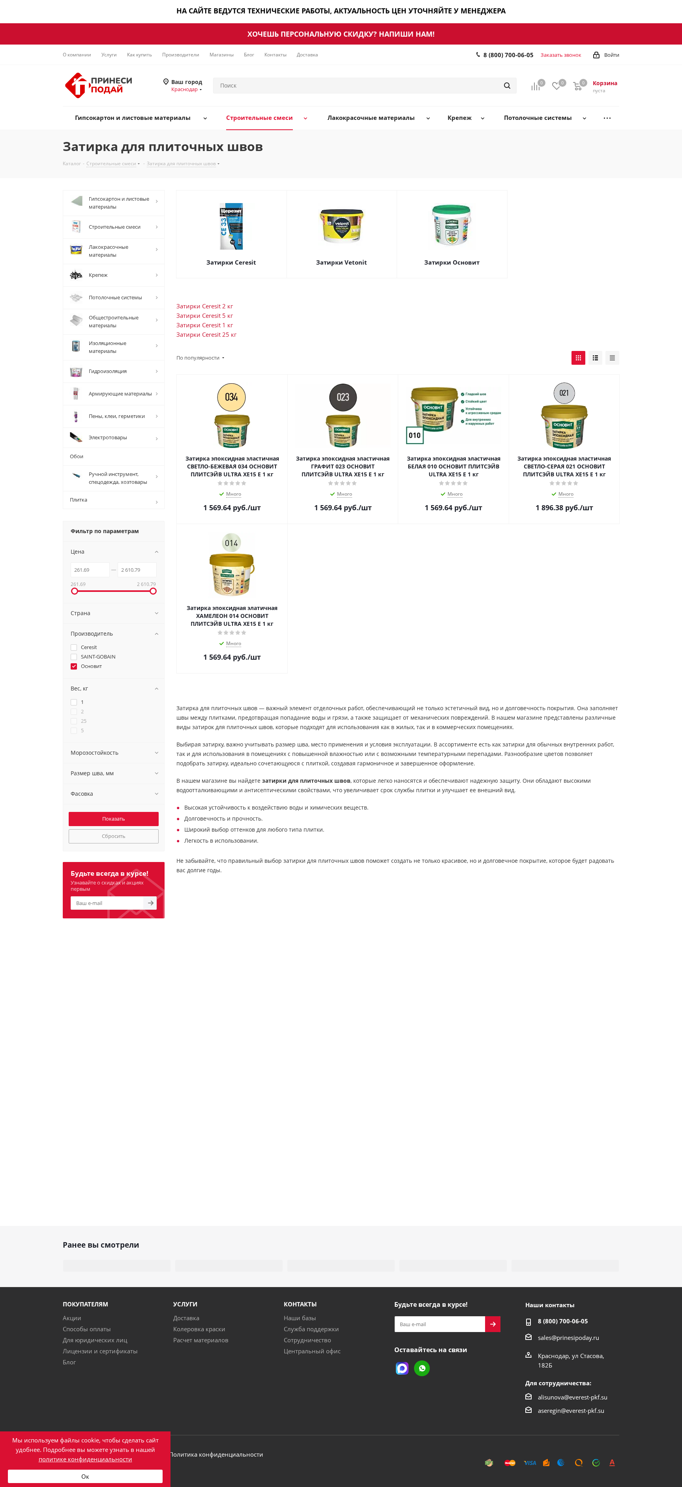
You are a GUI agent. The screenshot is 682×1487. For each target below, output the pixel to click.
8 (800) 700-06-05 (508, 55)
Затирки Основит (452, 262)
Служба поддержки (311, 1329)
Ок (85, 1476)
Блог (69, 1362)
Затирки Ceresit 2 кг (204, 306)
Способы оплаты (87, 1329)
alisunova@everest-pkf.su (572, 1397)
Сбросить (114, 836)
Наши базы (300, 1318)
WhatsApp (422, 1368)
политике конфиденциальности (85, 1459)
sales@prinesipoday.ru (568, 1337)
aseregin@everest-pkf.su (571, 1410)
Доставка (186, 1318)
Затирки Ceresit (231, 262)
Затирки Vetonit (341, 262)
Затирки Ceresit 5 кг (204, 315)
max (402, 1368)
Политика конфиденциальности (216, 1454)
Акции (72, 1318)
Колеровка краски (199, 1329)
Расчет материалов (201, 1340)
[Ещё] (607, 118)
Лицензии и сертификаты (100, 1351)
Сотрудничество (307, 1340)
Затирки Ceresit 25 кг (206, 334)
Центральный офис (312, 1351)
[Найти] (507, 85)
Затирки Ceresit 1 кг (204, 325)
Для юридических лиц (95, 1340)
